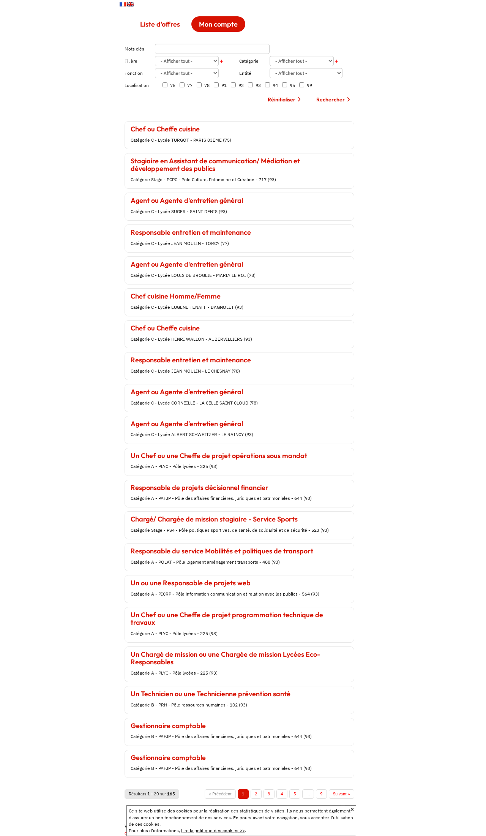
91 (222, 85)
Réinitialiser (281, 99)
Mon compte (218, 24)
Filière (131, 61)
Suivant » (341, 793)
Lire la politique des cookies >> (213, 830)
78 (205, 85)
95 (291, 85)
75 (171, 85)
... (308, 793)
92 (239, 85)
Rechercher (330, 99)
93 (256, 85)
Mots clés (134, 49)
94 (274, 85)
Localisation (137, 85)
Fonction (134, 73)
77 (188, 85)
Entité (245, 73)
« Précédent (220, 793)
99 (308, 85)
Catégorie (249, 61)
